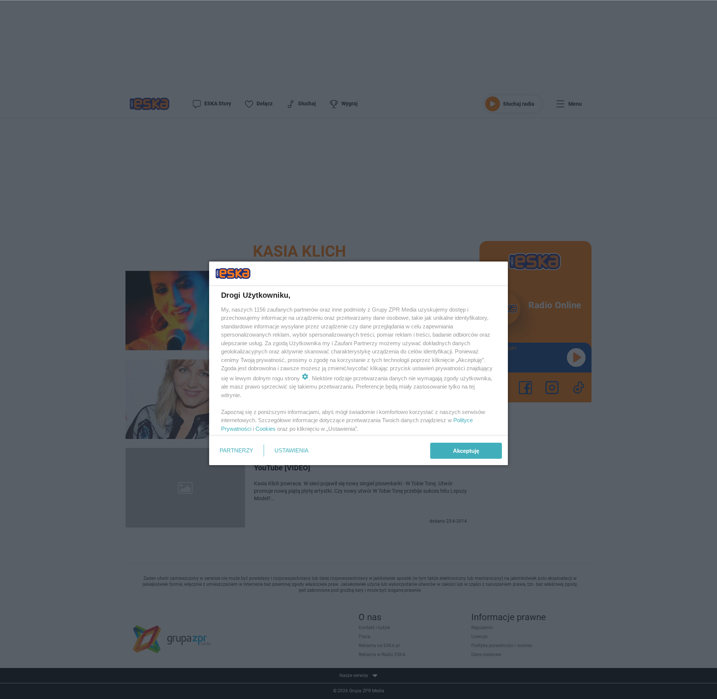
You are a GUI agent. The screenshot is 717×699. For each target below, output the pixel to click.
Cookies (265, 429)
